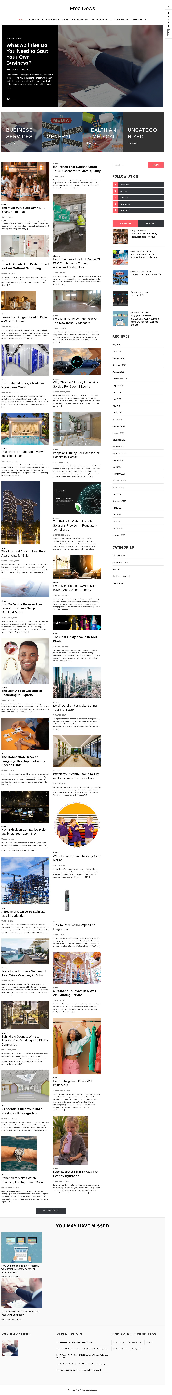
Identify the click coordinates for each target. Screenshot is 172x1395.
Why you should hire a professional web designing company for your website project (20, 1269)
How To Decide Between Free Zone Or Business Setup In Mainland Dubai (21, 608)
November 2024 (119, 440)
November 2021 (119, 501)
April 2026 (117, 351)
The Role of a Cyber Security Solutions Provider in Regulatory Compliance (75, 525)
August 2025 (118, 385)
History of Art (137, 295)
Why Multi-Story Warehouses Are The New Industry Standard (78, 1370)
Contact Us (137, 19)
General (65, 19)
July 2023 (117, 494)
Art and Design (32, 19)
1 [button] (8, 99)
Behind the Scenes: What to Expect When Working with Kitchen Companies (25, 1040)
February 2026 (119, 358)
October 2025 (118, 372)
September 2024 (120, 453)
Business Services (50, 19)
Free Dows (82, 8)
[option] (82, 66)
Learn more (11, 143)
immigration (118, 583)
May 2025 (116, 406)
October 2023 (118, 487)
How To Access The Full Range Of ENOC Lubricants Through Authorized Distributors (76, 263)
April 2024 (117, 467)
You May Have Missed (82, 1226)
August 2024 (118, 460)
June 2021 (117, 508)
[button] (168, 6)
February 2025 (119, 426)
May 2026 (116, 344)
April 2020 (117, 521)
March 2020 (117, 528)
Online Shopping (100, 19)
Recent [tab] (152, 223)
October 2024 (118, 446)
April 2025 (117, 412)
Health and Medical (80, 19)
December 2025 (119, 365)
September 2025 (120, 378)
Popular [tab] (126, 223)
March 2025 (117, 419)
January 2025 (118, 433)
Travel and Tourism (119, 19)
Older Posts (51, 1211)
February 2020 (119, 535)
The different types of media (145, 274)
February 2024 (119, 474)
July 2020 (117, 514)
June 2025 (117, 399)
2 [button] (10, 99)
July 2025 (117, 392)
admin (27, 70)
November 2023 (119, 480)
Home (20, 19)
